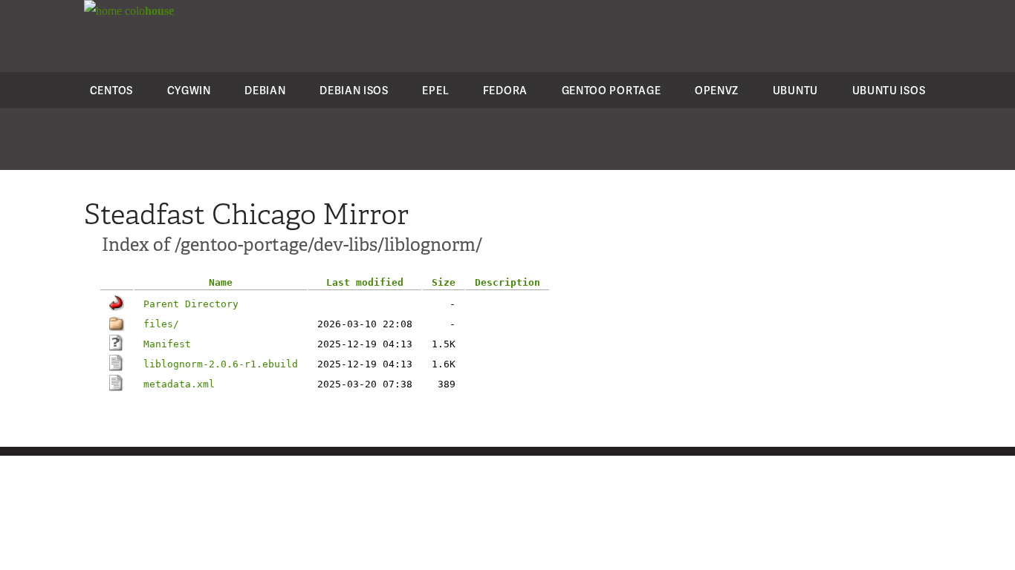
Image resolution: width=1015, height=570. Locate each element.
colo (148, 10)
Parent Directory (191, 303)
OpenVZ (717, 90)
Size (443, 282)
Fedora (505, 90)
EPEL (435, 90)
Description (507, 282)
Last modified (364, 282)
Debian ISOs (354, 90)
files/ (161, 324)
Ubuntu (795, 90)
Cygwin (189, 90)
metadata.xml (179, 384)
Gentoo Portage (611, 90)
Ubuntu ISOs (889, 90)
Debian (264, 90)
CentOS (111, 90)
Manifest (167, 344)
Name (221, 282)
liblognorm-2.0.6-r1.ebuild (220, 364)
